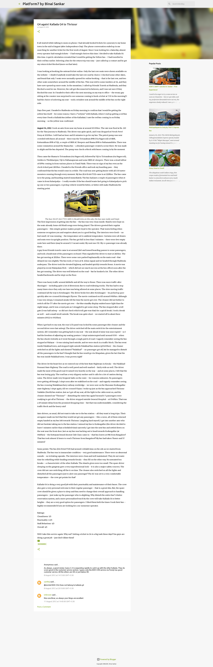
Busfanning (42, 544)
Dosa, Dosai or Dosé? (156, 168)
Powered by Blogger (108, 659)
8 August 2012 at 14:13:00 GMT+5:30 (59, 575)
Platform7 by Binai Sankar (44, 4)
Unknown (47, 595)
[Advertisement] (82, 630)
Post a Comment (44, 607)
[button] (38, 31)
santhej (47, 582)
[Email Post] (38, 541)
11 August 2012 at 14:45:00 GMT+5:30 (59, 601)
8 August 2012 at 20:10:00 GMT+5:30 (59, 588)
